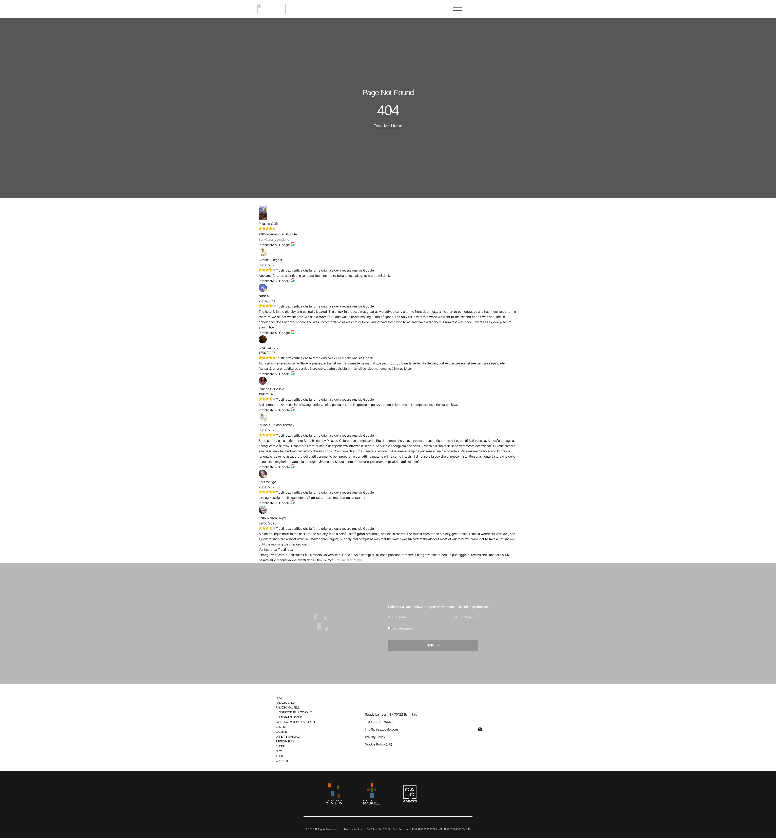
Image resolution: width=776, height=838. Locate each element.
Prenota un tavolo (289, 717)
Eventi (280, 746)
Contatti (282, 760)
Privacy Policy (402, 629)
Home (279, 697)
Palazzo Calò (285, 702)
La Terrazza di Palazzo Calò (295, 722)
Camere (281, 727)
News (279, 751)
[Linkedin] (458, 729)
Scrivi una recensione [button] (274, 239)
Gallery (281, 731)
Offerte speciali (287, 736)
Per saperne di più (349, 560)
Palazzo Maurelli (288, 707)
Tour (279, 756)
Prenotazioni (285, 741)
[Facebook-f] (469, 729)
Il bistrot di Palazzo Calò (294, 712)
